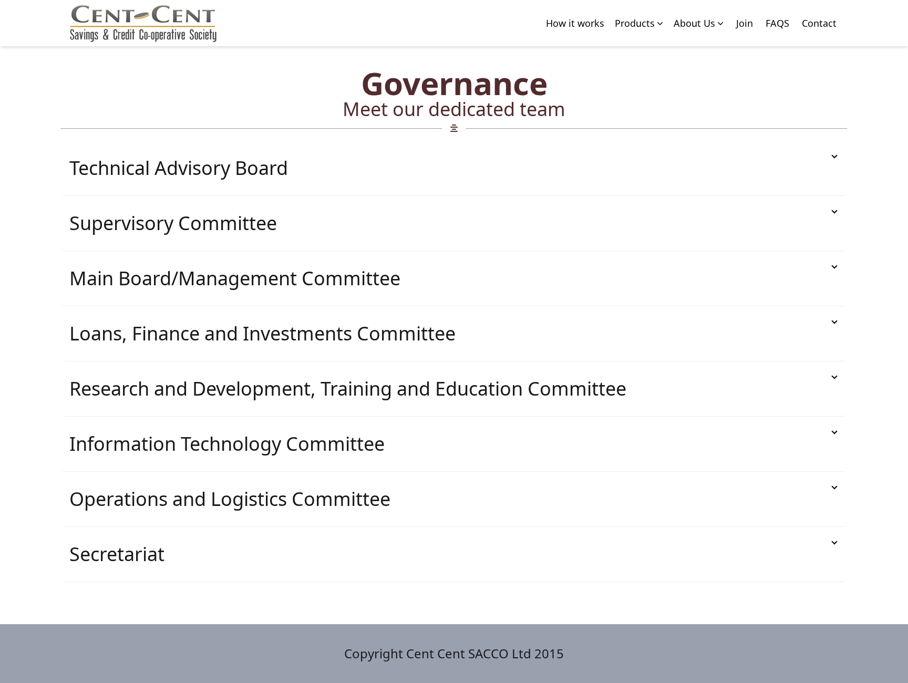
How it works (575, 23)
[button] (640, 23)
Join (744, 23)
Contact (819, 23)
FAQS (777, 23)
